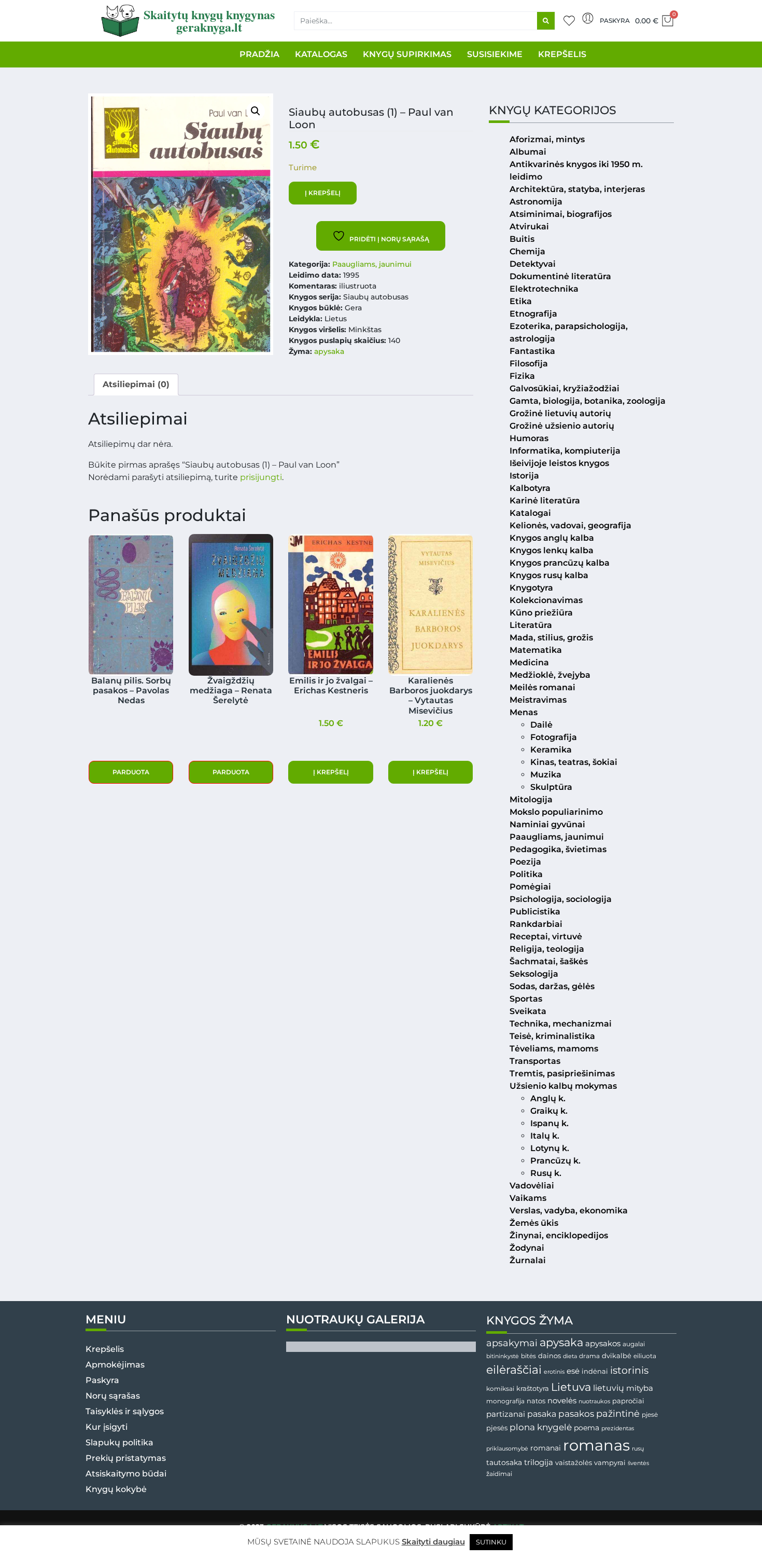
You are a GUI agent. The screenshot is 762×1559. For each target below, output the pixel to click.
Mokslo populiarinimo (556, 812)
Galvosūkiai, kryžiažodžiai (564, 388)
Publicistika (535, 912)
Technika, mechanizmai (561, 1024)
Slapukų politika (119, 1442)
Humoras (529, 438)
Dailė (541, 725)
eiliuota (644, 1356)
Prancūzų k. (555, 1161)
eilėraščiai (514, 1370)
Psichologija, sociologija (561, 899)
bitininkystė (502, 1356)
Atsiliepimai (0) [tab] (136, 384)
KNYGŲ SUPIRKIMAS (407, 54)
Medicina (529, 662)
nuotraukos (594, 1401)
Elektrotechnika (544, 289)
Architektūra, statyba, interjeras (577, 189)
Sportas (526, 999)
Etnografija (533, 314)
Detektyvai (533, 264)
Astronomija (536, 202)
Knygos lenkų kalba (552, 550)
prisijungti (261, 477)
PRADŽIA (259, 54)
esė (573, 1371)
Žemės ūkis (534, 1223)
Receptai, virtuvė (546, 936)
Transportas (535, 1061)
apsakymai (512, 1343)
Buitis (522, 239)
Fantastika (532, 351)
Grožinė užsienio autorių (562, 426)
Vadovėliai (532, 1186)
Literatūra (531, 625)
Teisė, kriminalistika (552, 1036)
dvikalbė (616, 1355)
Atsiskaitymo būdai (126, 1474)
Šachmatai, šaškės (549, 961)
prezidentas (617, 1428)
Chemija (527, 251)
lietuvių (608, 1388)
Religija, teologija (547, 949)
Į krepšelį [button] (331, 772)
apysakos (602, 1343)
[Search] (546, 21)
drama (589, 1356)
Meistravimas (538, 700)
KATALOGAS (321, 54)
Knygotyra (531, 588)
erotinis (554, 1372)
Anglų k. (548, 1098)
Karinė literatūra (545, 500)
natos (536, 1401)
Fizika (522, 376)
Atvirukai (529, 226)
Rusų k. (545, 1173)
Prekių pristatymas (126, 1458)
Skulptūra (551, 787)
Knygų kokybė (116, 1489)
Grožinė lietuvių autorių (560, 413)
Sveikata (528, 1011)
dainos (549, 1356)
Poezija (525, 862)
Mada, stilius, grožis (551, 637)
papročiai (628, 1401)
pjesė (650, 1414)
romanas (596, 1445)
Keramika (551, 750)
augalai (634, 1344)
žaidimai (499, 1474)
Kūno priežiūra (541, 613)
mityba (639, 1388)
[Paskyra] (588, 18)
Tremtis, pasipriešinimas (562, 1073)
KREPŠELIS (562, 54)
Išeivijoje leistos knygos (559, 463)
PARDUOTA (130, 772)
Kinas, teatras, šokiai (573, 762)
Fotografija (553, 737)
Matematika (536, 650)
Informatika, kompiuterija (565, 451)
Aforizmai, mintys (547, 139)
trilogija (538, 1462)
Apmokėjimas (115, 1365)
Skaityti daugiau (433, 1542)
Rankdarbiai (536, 924)
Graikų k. (549, 1111)
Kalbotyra (530, 488)
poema (586, 1428)
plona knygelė (541, 1427)
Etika (521, 301)
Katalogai (530, 513)
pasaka (541, 1413)
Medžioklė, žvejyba (550, 675)
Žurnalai (528, 1260)
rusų (638, 1448)
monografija (505, 1401)
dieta (570, 1356)
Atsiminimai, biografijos (561, 214)
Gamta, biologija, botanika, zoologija (588, 401)
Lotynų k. (549, 1148)
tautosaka (504, 1462)
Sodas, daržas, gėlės (552, 986)
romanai (545, 1448)
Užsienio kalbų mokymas (563, 1086)
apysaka (329, 351)
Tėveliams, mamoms (554, 1049)
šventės (638, 1463)
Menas (524, 712)
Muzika (545, 775)
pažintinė (618, 1413)
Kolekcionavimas (546, 600)
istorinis (629, 1370)
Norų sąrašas (113, 1396)
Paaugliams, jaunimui (372, 264)
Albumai (528, 152)
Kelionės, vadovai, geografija (570, 525)
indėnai (595, 1371)
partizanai (505, 1414)
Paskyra (615, 20)
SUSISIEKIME (495, 54)
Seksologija (534, 974)
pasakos (576, 1413)
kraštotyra (532, 1388)
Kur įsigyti (107, 1427)
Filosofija (529, 363)
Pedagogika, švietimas (558, 849)
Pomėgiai (530, 887)
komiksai (500, 1388)
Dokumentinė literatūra (560, 276)
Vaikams (528, 1198)
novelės (561, 1400)
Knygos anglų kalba (552, 538)
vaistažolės (573, 1462)
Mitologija (531, 799)
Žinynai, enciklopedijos (559, 1235)
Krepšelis (105, 1349)
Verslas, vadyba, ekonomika (569, 1210)
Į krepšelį (323, 193)
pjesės (496, 1428)
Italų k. (544, 1136)
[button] (255, 111)
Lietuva (571, 1386)
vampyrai (610, 1462)
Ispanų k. (549, 1123)
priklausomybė (507, 1448)
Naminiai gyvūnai (547, 824)
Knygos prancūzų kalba (560, 563)
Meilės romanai (542, 687)
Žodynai (527, 1248)
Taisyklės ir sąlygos (125, 1411)
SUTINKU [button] (491, 1542)
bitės (528, 1356)
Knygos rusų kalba (549, 575)
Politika (526, 874)
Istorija (524, 476)
